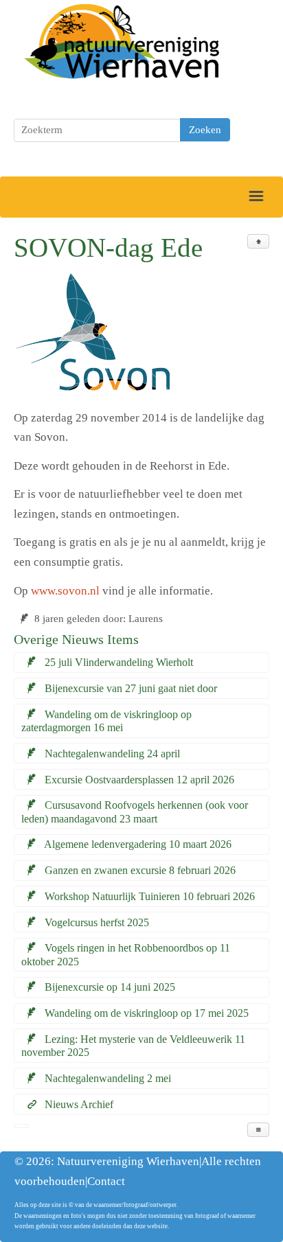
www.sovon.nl (65, 590)
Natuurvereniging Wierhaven (128, 1161)
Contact (106, 1181)
